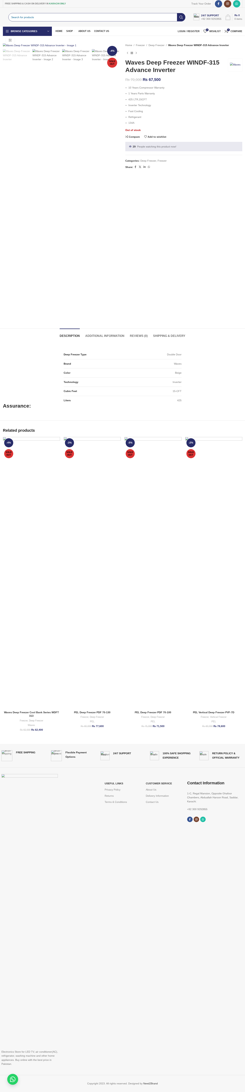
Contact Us (152, 801)
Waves (31, 725)
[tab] (70, 334)
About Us (151, 789)
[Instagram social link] (227, 3)
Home (128, 45)
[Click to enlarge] (10, 40)
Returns (109, 795)
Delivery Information (157, 795)
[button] (12, 1079)
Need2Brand (150, 1083)
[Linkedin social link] (144, 167)
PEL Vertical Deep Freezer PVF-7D (213, 712)
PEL (92, 721)
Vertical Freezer (218, 717)
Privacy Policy (112, 789)
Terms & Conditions (116, 801)
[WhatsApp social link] (236, 3)
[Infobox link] (18, 755)
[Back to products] (132, 53)
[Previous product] (127, 53)
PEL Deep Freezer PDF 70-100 (153, 712)
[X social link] (140, 167)
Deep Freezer (156, 45)
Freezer (140, 45)
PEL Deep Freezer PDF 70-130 (92, 712)
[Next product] (136, 53)
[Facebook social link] (218, 3)
